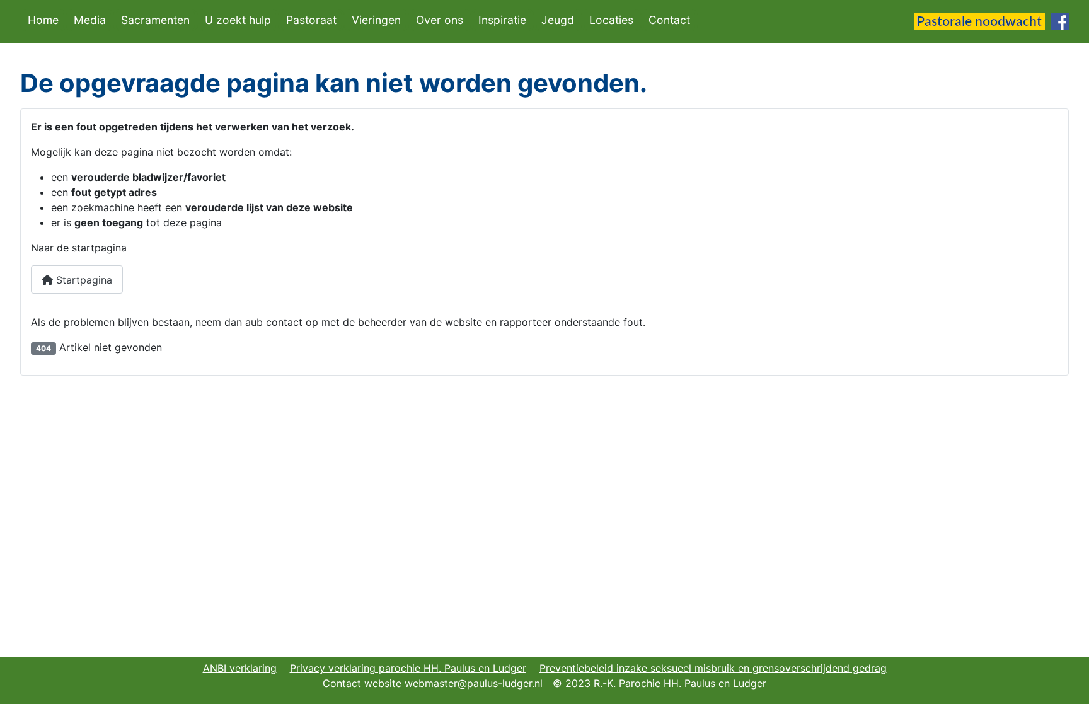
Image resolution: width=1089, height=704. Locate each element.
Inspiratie (502, 19)
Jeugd (557, 19)
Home (43, 19)
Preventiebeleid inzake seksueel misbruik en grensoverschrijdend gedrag (713, 668)
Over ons (439, 19)
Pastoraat (311, 19)
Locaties (611, 19)
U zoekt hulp (238, 19)
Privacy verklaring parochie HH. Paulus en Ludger (408, 668)
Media (90, 19)
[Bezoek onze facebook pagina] (1060, 20)
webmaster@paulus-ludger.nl (474, 683)
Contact (669, 19)
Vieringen (376, 19)
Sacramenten (155, 19)
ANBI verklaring (240, 668)
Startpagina (82, 280)
